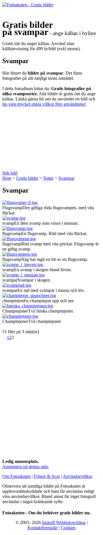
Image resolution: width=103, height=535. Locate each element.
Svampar (66, 178)
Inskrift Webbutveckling (64, 522)
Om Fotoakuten (16, 476)
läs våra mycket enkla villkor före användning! (44, 104)
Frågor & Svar (47, 476)
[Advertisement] (51, 140)
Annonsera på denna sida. (25, 466)
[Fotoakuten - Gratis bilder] (27, 4)
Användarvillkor (77, 476)
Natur (48, 178)
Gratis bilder (27, 178)
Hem (6, 178)
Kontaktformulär (42, 527)
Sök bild (9, 172)
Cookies (68, 527)
